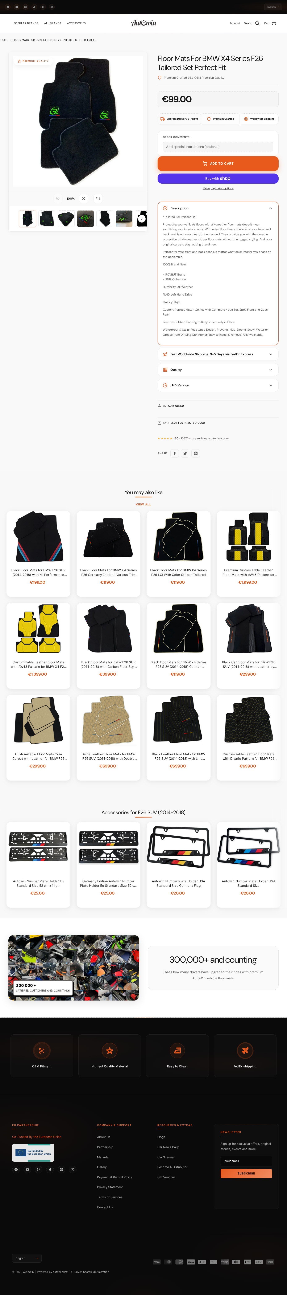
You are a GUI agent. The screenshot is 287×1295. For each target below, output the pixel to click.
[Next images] (142, 219)
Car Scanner (165, 1157)
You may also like (144, 492)
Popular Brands (25, 23)
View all (143, 504)
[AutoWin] (144, 23)
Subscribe (246, 1173)
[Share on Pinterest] (195, 453)
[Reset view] (98, 198)
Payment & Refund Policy (114, 1177)
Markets (103, 1157)
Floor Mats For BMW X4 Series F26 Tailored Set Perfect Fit (55, 40)
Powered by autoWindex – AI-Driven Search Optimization (73, 1272)
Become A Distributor (172, 1167)
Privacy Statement (110, 1187)
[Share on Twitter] (185, 453)
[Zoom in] (83, 198)
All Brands (52, 23)
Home (4, 40)
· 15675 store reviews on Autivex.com (201, 438)
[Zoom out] (58, 198)
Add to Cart (222, 163)
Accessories (76, 23)
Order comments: (176, 137)
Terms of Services (109, 1197)
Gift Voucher (166, 1177)
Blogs (161, 1137)
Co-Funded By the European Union (36, 1137)
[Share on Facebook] (174, 453)
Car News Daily (168, 1147)
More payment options (218, 188)
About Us (104, 1137)
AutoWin (28, 1272)
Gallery (102, 1167)
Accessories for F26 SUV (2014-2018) (143, 812)
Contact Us (105, 1207)
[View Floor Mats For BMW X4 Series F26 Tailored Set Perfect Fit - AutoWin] (27, 218)
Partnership (105, 1147)
